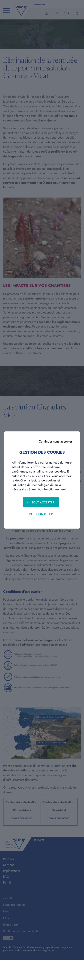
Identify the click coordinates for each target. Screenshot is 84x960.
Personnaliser (41, 514)
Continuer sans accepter (55, 441)
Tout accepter (43, 502)
